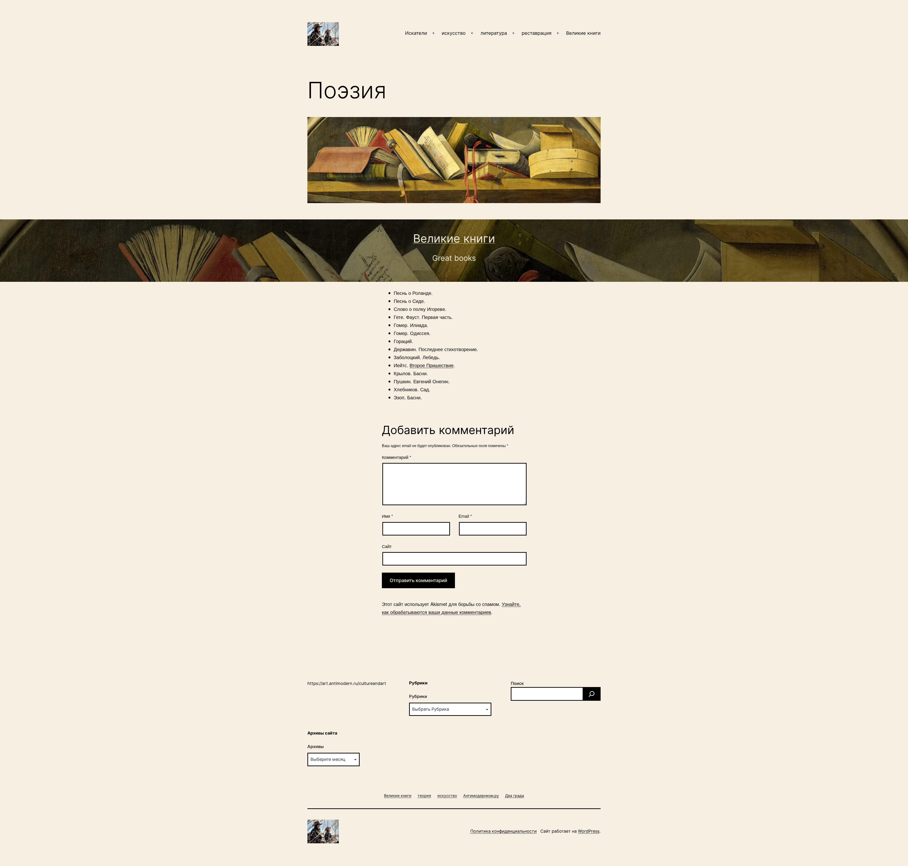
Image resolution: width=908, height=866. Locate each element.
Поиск (517, 683)
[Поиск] (592, 694)
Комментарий (396, 457)
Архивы (315, 746)
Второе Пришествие (432, 365)
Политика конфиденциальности (503, 831)
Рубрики (418, 696)
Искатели (416, 33)
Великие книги (583, 33)
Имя (387, 516)
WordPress (588, 831)
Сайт (387, 546)
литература (493, 33)
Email (465, 516)
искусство (454, 33)
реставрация (536, 33)
